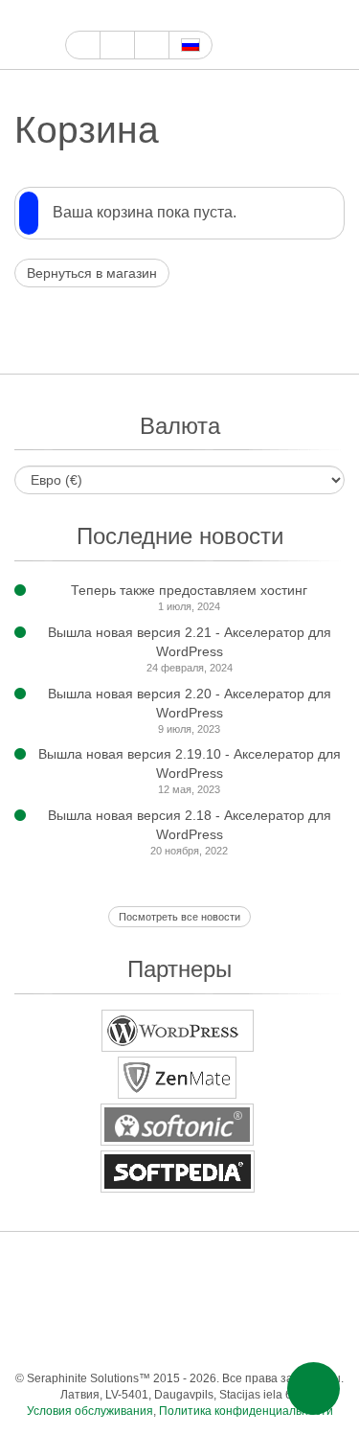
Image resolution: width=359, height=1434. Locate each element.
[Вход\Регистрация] (333, 35)
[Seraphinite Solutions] (32, 34)
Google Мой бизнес (76, 16)
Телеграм (158, 1301)
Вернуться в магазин (92, 273)
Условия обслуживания (90, 1411)
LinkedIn (120, 1301)
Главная (83, 45)
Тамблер (273, 1263)
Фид (311, 1301)
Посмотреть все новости (179, 916)
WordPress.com (311, 1263)
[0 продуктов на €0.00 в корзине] (299, 35)
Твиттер (120, 16)
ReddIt (43, 1301)
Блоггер (82, 1301)
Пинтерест (186, 16)
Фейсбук (98, 16)
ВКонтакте (196, 1301)
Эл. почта (177, 1339)
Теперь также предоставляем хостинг (189, 590)
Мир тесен (235, 1301)
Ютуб (142, 16)
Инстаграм (164, 16)
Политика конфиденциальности (246, 1411)
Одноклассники (273, 1301)
